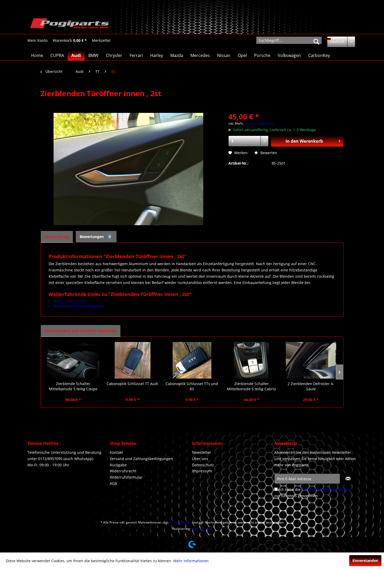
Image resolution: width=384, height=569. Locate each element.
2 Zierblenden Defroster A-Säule (311, 386)
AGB (113, 483)
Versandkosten (180, 522)
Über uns (200, 458)
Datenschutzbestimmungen (325, 489)
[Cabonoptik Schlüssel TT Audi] (133, 360)
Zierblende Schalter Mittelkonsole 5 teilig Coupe (73, 386)
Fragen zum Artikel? (70, 301)
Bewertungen (95, 236)
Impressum (202, 470)
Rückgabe (118, 464)
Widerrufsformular (126, 477)
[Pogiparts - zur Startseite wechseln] (69, 24)
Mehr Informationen (191, 560)
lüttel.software (201, 528)
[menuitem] (37, 40)
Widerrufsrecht (123, 470)
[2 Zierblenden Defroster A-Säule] (311, 360)
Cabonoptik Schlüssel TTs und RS (192, 386)
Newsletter (201, 452)
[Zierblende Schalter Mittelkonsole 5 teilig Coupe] (73, 360)
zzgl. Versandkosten (259, 123)
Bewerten (268, 152)
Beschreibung (57, 236)
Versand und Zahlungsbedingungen (141, 458)
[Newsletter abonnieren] (348, 478)
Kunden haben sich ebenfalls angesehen (81, 330)
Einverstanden (365, 560)
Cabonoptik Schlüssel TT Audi (132, 383)
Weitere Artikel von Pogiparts (78, 306)
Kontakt (116, 452)
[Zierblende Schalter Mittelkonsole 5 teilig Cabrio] (251, 360)
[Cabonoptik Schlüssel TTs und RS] (192, 360)
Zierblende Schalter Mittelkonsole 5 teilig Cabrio (251, 386)
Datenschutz (203, 464)
